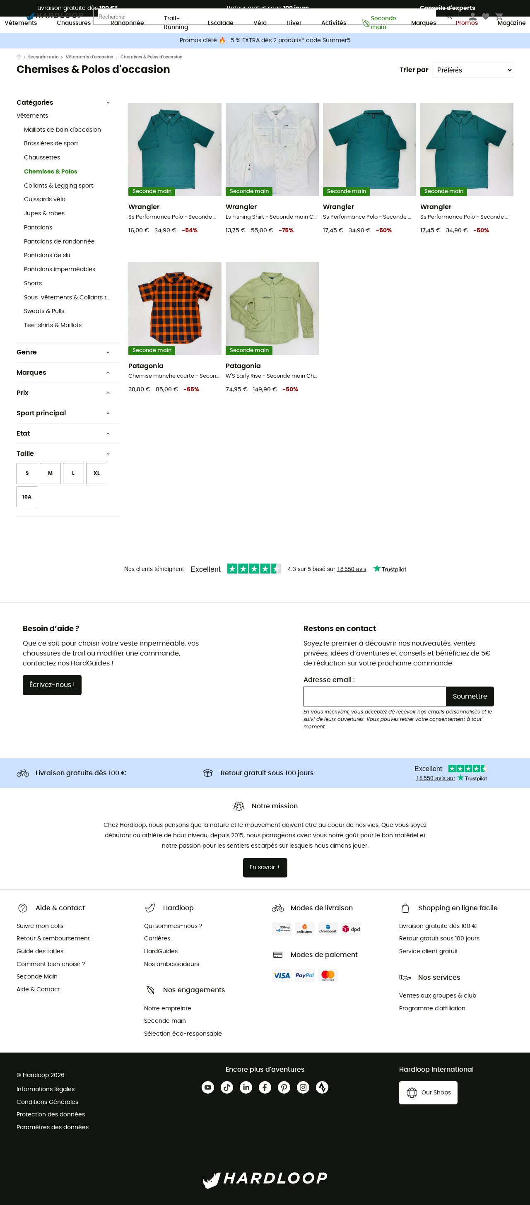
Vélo (260, 23)
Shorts (33, 284)
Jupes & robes (44, 214)
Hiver (294, 23)
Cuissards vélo (44, 199)
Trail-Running (176, 24)
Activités (333, 23)
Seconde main (381, 24)
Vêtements (21, 23)
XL (97, 473)
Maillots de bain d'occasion (62, 130)
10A (26, 496)
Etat (23, 433)
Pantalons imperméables (59, 269)
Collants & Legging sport (58, 186)
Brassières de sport (51, 144)
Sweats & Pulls (44, 311)
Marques (423, 23)
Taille (25, 454)
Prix (23, 393)
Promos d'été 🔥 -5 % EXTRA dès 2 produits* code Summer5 (265, 40)
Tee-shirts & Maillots (53, 325)
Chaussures (74, 23)
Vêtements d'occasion (89, 57)
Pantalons (38, 228)
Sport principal (41, 413)
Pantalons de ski (47, 255)
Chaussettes (42, 158)
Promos (467, 23)
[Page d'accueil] (22, 57)
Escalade (221, 23)
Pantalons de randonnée (59, 242)
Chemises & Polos (50, 172)
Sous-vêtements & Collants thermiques (68, 298)
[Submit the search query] (450, 18)
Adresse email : (329, 680)
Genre (27, 352)
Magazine (512, 23)
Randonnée (127, 23)
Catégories (35, 102)
